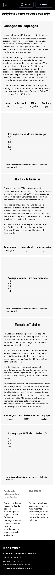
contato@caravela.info (10, 565)
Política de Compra (9, 568)
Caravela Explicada (11, 516)
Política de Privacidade (24, 568)
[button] (26, 5)
